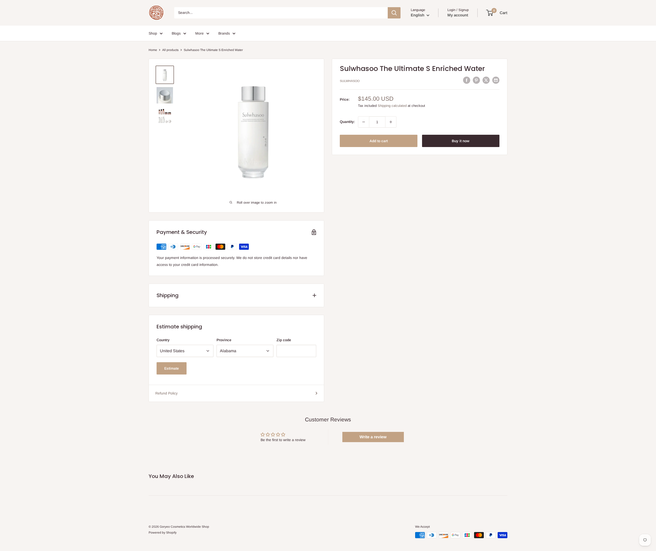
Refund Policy (166, 393)
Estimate (171, 368)
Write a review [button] (373, 437)
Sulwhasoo (350, 81)
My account (457, 15)
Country (163, 340)
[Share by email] (495, 80)
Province (224, 340)
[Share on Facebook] (466, 80)
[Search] (394, 12)
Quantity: (347, 122)
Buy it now (460, 141)
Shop (153, 33)
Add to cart (379, 141)
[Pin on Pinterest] (476, 80)
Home (153, 50)
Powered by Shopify (163, 532)
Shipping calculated (392, 106)
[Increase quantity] (390, 122)
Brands (224, 33)
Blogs (176, 33)
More (199, 33)
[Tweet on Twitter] (486, 80)
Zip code (283, 340)
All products (170, 50)
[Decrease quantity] (363, 122)
